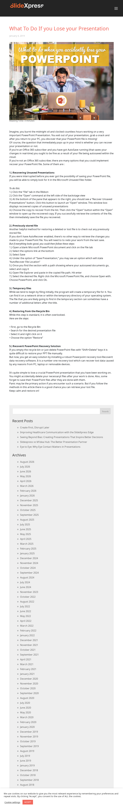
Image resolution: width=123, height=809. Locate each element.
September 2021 (29, 654)
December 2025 (29, 500)
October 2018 (28, 775)
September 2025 (29, 514)
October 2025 (28, 510)
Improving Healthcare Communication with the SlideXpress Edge (57, 432)
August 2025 (27, 519)
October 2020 (28, 688)
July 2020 (25, 702)
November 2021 (29, 645)
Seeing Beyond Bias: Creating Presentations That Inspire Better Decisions (61, 437)
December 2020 (29, 678)
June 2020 (25, 707)
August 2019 (27, 751)
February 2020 (28, 722)
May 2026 (25, 476)
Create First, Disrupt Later (34, 427)
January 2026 (27, 495)
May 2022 (25, 616)
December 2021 (29, 640)
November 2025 (29, 505)
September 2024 (29, 572)
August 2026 (27, 461)
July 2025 (25, 524)
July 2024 (25, 582)
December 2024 (29, 558)
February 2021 (28, 669)
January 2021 (27, 674)
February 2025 (28, 548)
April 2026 (25, 481)
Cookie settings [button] (12, 802)
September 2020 (29, 693)
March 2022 (26, 625)
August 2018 (27, 784)
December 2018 (29, 770)
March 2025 (26, 543)
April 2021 (25, 659)
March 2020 (26, 717)
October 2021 (28, 649)
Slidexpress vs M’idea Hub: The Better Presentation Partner (53, 442)
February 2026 (28, 490)
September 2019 (29, 746)
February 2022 (28, 630)
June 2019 (25, 760)
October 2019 (28, 741)
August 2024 (27, 577)
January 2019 (27, 765)
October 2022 (28, 596)
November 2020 (29, 683)
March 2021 (26, 664)
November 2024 (29, 563)
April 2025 (25, 539)
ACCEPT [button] (27, 802)
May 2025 (25, 534)
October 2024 (28, 568)
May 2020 (25, 712)
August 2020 (27, 698)
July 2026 (25, 466)
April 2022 (25, 621)
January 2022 (27, 635)
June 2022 (25, 611)
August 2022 (27, 601)
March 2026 (26, 486)
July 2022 (25, 606)
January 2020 (27, 727)
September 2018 (29, 780)
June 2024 (25, 587)
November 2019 (29, 736)
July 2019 (25, 755)
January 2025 (27, 553)
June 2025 (25, 529)
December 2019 (29, 731)
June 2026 (25, 471)
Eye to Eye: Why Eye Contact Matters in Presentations (50, 446)
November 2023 (29, 592)
